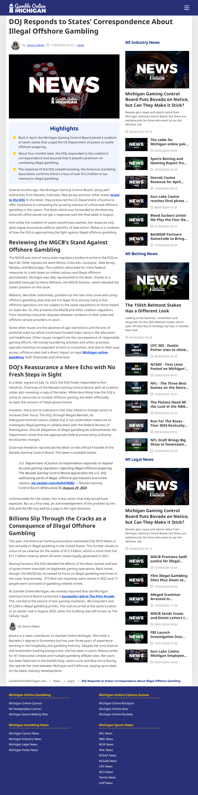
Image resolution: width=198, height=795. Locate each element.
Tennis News (107, 777)
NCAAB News (108, 761)
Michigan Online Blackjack (116, 703)
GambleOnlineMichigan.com (27, 681)
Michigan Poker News (23, 750)
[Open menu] (186, 8)
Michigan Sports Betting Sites (28, 714)
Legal (80, 45)
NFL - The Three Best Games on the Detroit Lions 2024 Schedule (169, 385)
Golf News (106, 783)
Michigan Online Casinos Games (124, 695)
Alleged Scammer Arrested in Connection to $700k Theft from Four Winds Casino (168, 597)
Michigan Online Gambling (30, 695)
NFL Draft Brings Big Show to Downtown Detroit (168, 442)
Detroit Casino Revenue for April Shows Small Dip (165, 180)
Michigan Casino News (24, 733)
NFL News (105, 733)
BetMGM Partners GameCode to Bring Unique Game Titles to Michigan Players (169, 237)
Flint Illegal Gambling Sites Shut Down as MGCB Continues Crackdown (168, 578)
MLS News (106, 772)
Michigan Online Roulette (116, 714)
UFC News (106, 766)
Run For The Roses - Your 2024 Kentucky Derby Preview (167, 423)
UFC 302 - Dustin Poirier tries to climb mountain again (168, 348)
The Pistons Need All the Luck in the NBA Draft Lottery (168, 404)
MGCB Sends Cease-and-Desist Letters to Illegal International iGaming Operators (168, 616)
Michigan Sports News (116, 725)
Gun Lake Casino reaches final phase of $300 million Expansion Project (169, 199)
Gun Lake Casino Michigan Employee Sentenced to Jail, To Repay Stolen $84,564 (168, 654)
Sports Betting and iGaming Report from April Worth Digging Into (168, 161)
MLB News (106, 744)
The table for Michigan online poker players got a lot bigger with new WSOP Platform (169, 142)
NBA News (106, 739)
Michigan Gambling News (29, 725)
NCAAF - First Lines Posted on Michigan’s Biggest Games (168, 367)
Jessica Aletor (31, 626)
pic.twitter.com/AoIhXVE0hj (52, 483)
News (56, 681)
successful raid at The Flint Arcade (88, 596)
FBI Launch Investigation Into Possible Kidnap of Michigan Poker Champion (166, 635)
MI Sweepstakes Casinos (25, 709)
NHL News (106, 750)
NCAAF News (107, 755)
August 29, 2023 (75, 488)
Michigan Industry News (25, 739)
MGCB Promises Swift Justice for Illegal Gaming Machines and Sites (169, 559)
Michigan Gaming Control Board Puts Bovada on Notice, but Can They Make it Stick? (157, 100)
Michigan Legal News (23, 744)
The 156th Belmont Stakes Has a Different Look (153, 308)
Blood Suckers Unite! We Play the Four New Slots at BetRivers (169, 218)
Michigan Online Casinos (25, 703)
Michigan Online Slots (113, 709)
